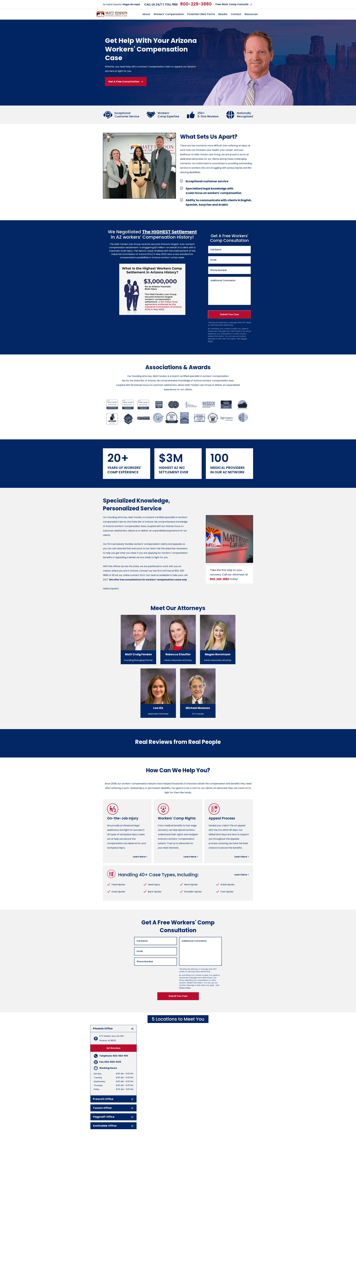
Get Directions (113, 1048)
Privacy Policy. (185, 988)
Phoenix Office (103, 1028)
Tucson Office (102, 1108)
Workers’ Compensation (169, 14)
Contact (236, 14)
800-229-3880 (196, 4)
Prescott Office (103, 1099)
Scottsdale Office (105, 1125)
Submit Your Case (229, 314)
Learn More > (140, 856)
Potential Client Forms (201, 14)
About (146, 14)
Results (222, 14)
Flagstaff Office (103, 1117)
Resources (251, 14)
